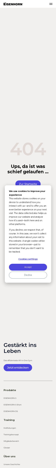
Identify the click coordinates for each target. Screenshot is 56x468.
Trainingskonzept (11, 434)
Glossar (7, 448)
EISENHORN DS (11, 411)
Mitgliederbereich (11, 441)
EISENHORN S (10, 398)
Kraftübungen (10, 428)
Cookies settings (27, 259)
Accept (28, 267)
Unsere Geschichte (12, 464)
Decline (28, 275)
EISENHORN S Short (13, 405)
